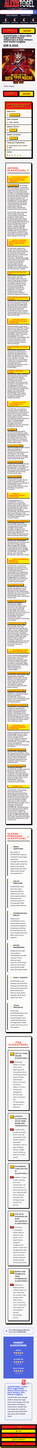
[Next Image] (33, 65)
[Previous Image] (3, 65)
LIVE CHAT (19, 1443)
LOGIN (10, 31)
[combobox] (16, 12)
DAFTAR (27, 31)
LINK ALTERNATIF (19, 1439)
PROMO (19, 1427)
